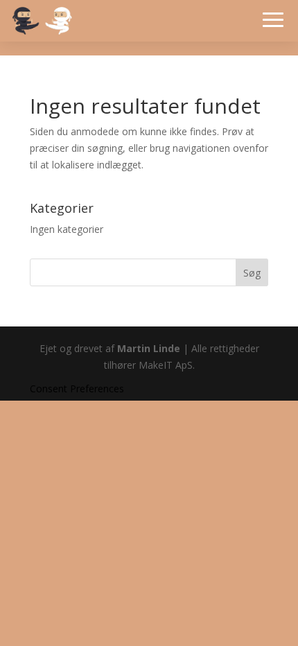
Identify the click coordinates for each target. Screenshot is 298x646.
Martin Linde (148, 348)
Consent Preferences (77, 388)
